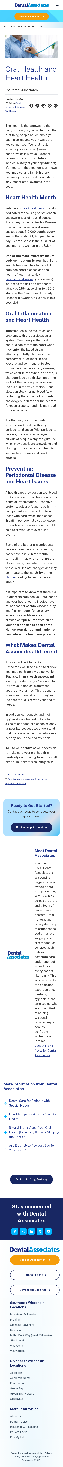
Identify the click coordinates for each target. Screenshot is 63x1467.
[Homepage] (31, 5)
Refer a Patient (33, 1274)
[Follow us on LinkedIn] (31, 1231)
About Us (16, 1416)
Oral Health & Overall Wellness (15, 107)
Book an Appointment (29, 16)
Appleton (16, 1372)
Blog (13, 26)
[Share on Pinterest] (50, 106)
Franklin (15, 1319)
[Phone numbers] (57, 5)
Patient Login (18, 1432)
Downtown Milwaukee (23, 1314)
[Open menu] (6, 5)
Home (6, 26)
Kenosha (15, 1330)
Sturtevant (17, 1340)
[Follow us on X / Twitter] (40, 1231)
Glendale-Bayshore (22, 1325)
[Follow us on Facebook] (14, 1231)
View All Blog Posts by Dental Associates (46, 1050)
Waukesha (16, 1345)
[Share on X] (37, 106)
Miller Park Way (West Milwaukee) (31, 1335)
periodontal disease (19, 279)
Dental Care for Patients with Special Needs (29, 1103)
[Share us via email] (56, 106)
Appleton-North (20, 1378)
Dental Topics (19, 1421)
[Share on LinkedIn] (43, 106)
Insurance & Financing (24, 1426)
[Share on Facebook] (31, 106)
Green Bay (16, 1388)
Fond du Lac (17, 1383)
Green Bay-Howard (22, 1393)
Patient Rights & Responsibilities (27, 1453)
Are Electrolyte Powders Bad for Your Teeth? (32, 1148)
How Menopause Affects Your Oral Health (33, 1116)
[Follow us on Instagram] (23, 1231)
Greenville (16, 1398)
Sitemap (26, 1456)
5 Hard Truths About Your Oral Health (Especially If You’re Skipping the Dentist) (34, 1132)
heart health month (35, 208)
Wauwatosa (17, 1350)
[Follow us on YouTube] (48, 1231)
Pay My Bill (17, 1437)
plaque (10, 577)
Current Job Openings (33, 1289)
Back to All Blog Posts (29, 1179)
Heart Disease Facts (17, 774)
